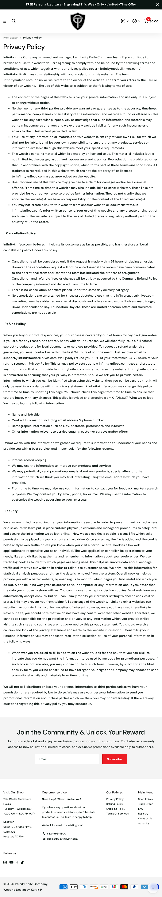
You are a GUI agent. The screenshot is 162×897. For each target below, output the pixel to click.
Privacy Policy (115, 799)
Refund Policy (114, 804)
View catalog (5, 21)
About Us (143, 823)
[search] (14, 21)
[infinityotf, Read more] (125, 21)
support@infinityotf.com (62, 839)
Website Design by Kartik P (22, 890)
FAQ (140, 808)
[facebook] (17, 862)
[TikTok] (22, 862)
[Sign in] (136, 21)
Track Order (145, 804)
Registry (143, 813)
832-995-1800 (56, 833)
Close (157, 4)
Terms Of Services (117, 813)
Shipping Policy (115, 808)
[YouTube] (11, 862)
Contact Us (145, 818)
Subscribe (114, 759)
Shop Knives (145, 799)
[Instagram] (5, 862)
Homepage (10, 37)
